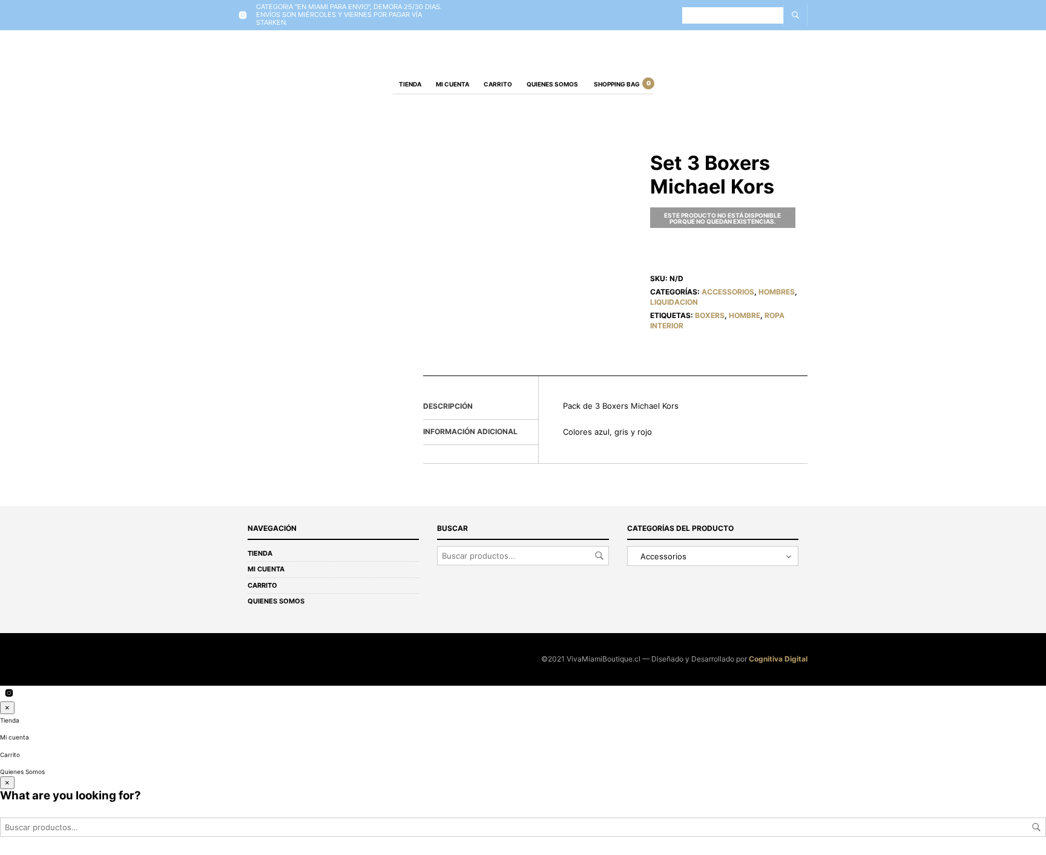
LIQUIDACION (674, 302)
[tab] (480, 407)
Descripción (448, 406)
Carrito (498, 84)
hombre (744, 315)
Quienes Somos (552, 84)
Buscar (599, 556)
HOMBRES (776, 291)
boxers (710, 315)
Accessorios (728, 291)
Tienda (410, 84)
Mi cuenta (452, 84)
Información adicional (470, 431)
